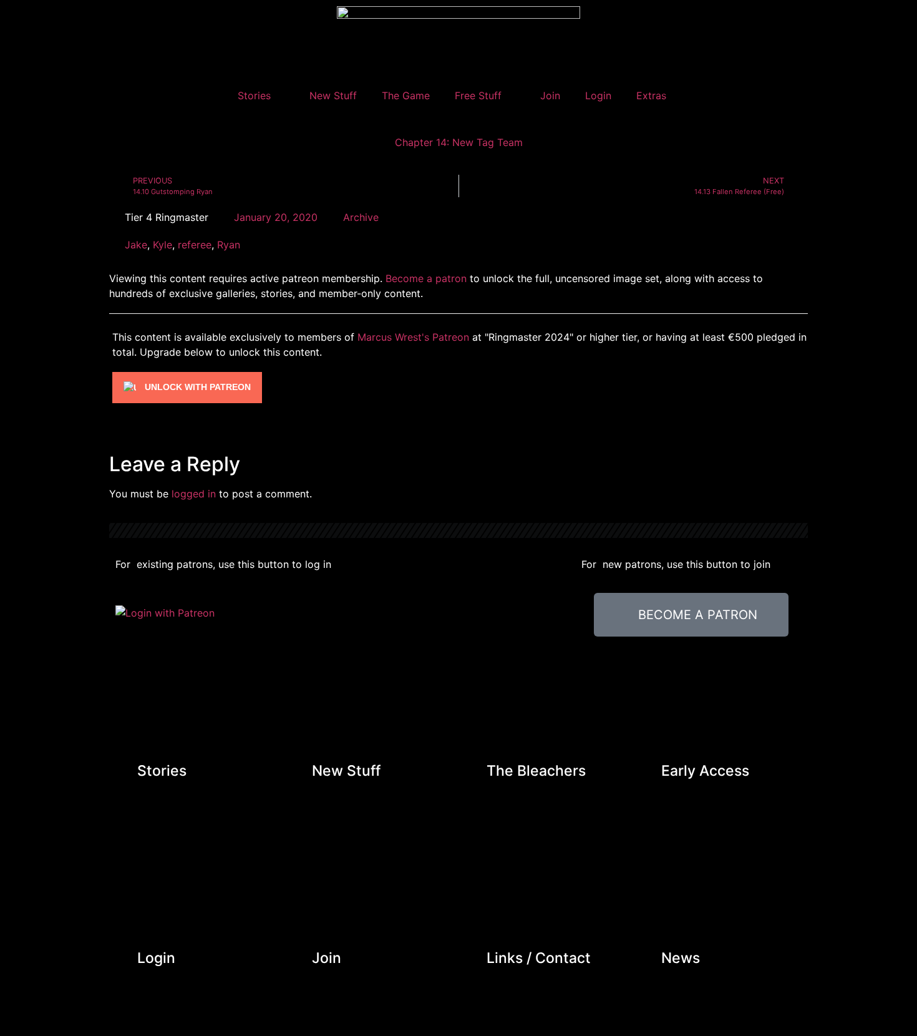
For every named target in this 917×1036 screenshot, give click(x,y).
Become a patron (426, 278)
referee (194, 244)
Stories (254, 95)
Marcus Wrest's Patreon (413, 337)
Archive (361, 217)
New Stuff (333, 95)
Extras (651, 95)
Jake (136, 244)
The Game (406, 95)
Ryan (228, 244)
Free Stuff (478, 95)
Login (598, 95)
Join (550, 95)
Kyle (162, 244)
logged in (194, 493)
